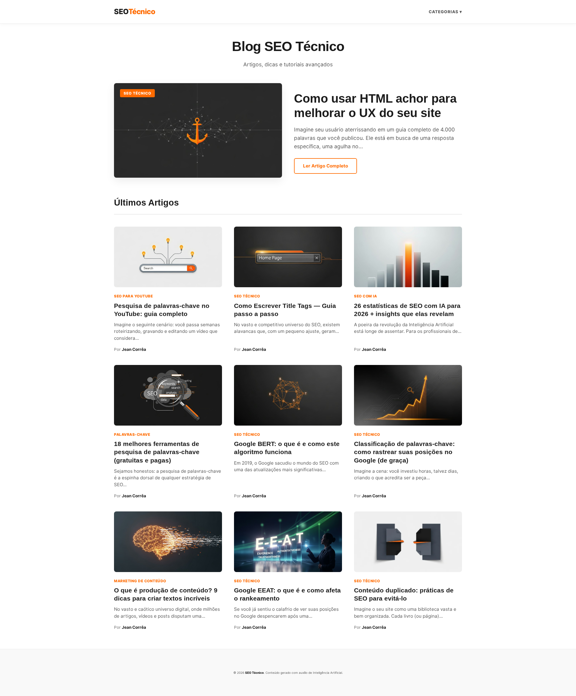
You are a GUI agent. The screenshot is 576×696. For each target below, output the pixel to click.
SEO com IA (365, 296)
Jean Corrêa (134, 349)
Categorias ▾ (445, 11)
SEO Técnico (137, 93)
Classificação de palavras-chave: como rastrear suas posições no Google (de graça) (404, 451)
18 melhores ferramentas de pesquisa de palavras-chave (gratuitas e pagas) (157, 451)
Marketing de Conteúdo (140, 581)
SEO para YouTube (133, 296)
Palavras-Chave (132, 434)
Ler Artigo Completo (325, 166)
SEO (134, 11)
